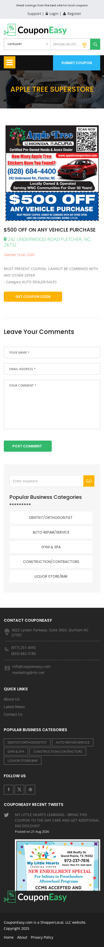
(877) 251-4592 (23, 647)
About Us (12, 699)
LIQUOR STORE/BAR (51, 576)
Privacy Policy (42, 937)
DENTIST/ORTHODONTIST (51, 517)
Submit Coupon (76, 62)
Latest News (14, 706)
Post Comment (27, 446)
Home (9, 937)
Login (53, 13)
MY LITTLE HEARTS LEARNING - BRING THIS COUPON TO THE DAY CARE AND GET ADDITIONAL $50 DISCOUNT (57, 823)
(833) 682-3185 (23, 653)
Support (34, 13)
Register (73, 13)
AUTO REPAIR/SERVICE (51, 532)
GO (89, 481)
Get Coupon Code (32, 296)
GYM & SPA (51, 547)
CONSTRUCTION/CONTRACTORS (51, 561)
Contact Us (13, 714)
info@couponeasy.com (31, 666)
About (22, 937)
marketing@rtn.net (28, 672)
